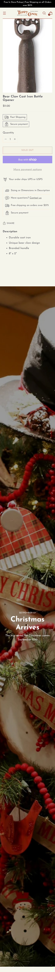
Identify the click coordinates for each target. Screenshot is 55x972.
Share (11, 223)
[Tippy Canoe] (27, 13)
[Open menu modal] (4, 13)
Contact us (36, 198)
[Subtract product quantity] (15, 139)
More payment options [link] (27, 169)
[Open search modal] (44, 13)
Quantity (8, 132)
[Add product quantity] (5, 139)
